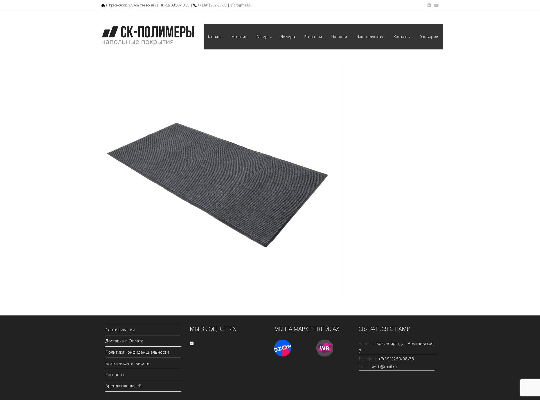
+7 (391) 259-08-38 (212, 5)
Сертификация (120, 329)
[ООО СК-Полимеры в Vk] (192, 343)
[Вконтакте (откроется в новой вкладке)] (429, 5)
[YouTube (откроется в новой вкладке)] (436, 5)
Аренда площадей (123, 385)
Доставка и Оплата (124, 341)
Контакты (114, 374)
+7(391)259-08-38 (396, 359)
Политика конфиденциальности (137, 352)
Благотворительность (127, 363)
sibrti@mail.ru (241, 5)
